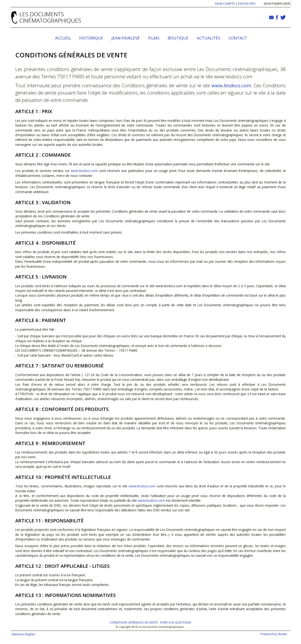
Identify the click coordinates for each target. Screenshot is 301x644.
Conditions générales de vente (134, 622)
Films (153, 38)
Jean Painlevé (125, 38)
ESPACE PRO (247, 3)
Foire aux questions (175, 622)
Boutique (178, 38)
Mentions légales (23, 634)
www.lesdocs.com (231, 85)
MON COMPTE (225, 3)
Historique (91, 38)
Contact (238, 38)
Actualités (208, 38)
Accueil (63, 38)
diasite (282, 634)
